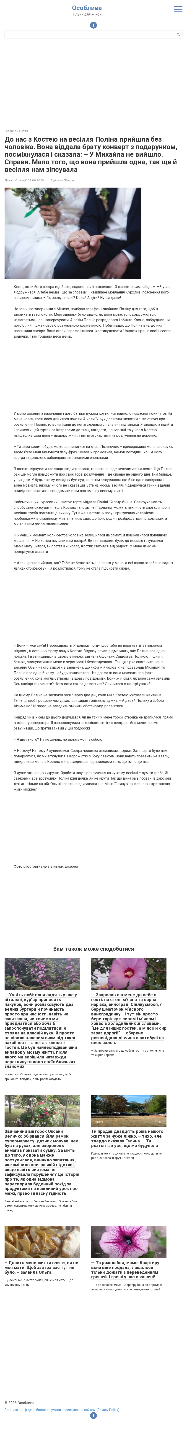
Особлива (87, 8)
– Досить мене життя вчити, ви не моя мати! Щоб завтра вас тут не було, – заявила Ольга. (41, 1267)
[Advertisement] (93, 83)
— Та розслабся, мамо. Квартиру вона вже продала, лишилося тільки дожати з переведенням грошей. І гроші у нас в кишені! (125, 1270)
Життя (69, 180)
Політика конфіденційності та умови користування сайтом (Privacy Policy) (62, 1410)
